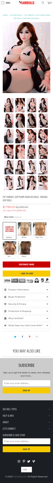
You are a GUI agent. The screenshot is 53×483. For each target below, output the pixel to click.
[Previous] (5, 58)
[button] (26, 290)
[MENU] (1, 2)
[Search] (43, 2)
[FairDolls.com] (26, 2)
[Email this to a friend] (37, 337)
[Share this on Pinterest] (30, 337)
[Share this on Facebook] (23, 337)
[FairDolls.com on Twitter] (29, 461)
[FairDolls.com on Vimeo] (34, 461)
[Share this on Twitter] (15, 337)
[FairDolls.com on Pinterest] (24, 461)
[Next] (48, 58)
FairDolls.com (20, 476)
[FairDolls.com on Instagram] (19, 461)
